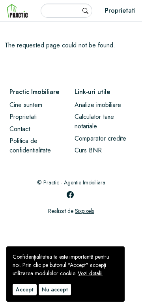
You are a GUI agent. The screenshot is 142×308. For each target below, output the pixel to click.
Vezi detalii (90, 273)
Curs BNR (88, 150)
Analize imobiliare (98, 104)
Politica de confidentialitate (30, 145)
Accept (25, 289)
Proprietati (120, 10)
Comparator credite (100, 138)
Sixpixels (84, 211)
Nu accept (55, 289)
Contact (19, 128)
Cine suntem (25, 104)
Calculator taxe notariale (94, 121)
